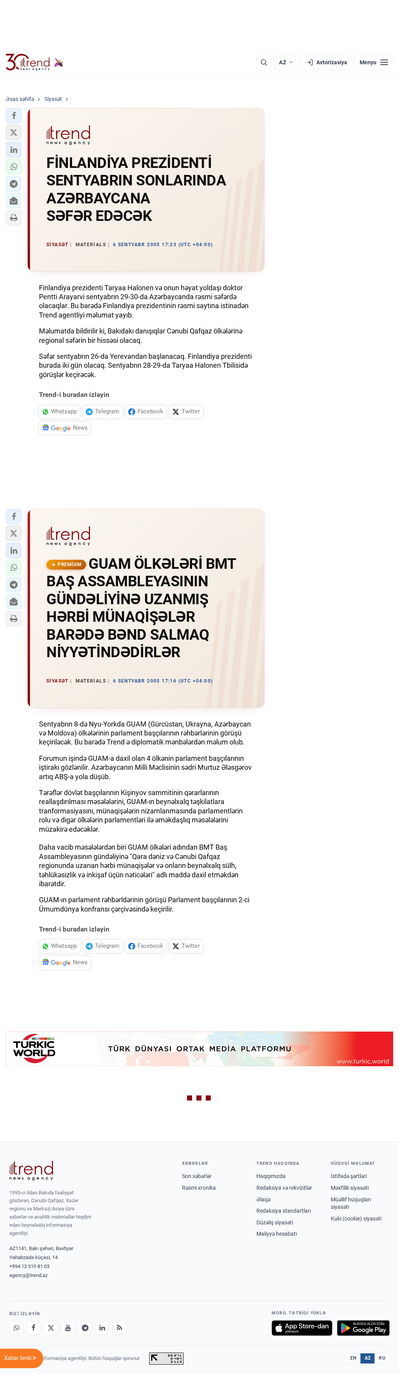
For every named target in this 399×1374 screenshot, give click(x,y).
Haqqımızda (271, 1176)
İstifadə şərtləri (349, 1176)
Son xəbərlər (197, 1176)
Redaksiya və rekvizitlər (284, 1188)
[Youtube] (68, 1328)
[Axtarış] (264, 62)
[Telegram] (85, 1328)
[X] (51, 1328)
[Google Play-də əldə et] (363, 1328)
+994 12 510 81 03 (29, 1266)
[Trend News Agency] (31, 1170)
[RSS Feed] (119, 1328)
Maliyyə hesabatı (276, 1234)
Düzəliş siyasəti (274, 1222)
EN (353, 1358)
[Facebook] (33, 1328)
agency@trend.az (28, 1275)
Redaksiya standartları (283, 1211)
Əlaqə (263, 1199)
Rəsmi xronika (199, 1188)
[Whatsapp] (16, 1328)
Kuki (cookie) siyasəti (356, 1218)
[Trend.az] (35, 62)
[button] (13, 115)
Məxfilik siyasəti (350, 1188)
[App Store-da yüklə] (302, 1328)
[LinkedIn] (102, 1328)
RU (382, 1358)
